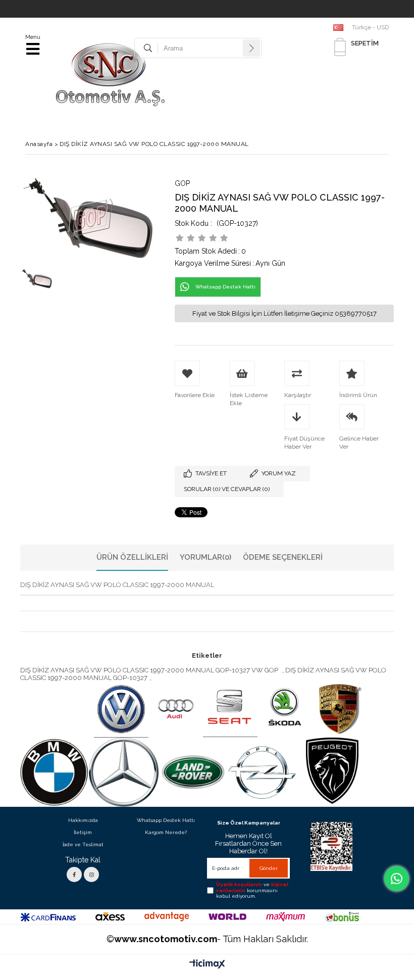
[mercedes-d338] (124, 772)
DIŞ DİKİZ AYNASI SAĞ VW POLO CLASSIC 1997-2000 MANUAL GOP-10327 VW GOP (150, 670)
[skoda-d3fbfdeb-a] (284, 709)
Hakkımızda (83, 820)
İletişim (83, 832)
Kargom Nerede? (166, 832)
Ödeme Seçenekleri (283, 557)
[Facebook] (74, 874)
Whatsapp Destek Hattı (166, 820)
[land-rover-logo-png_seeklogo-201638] (193, 772)
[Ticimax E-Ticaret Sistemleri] (207, 964)
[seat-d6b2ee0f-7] (230, 709)
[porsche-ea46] (339, 709)
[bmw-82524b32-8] (54, 772)
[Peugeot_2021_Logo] (332, 771)
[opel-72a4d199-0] (262, 772)
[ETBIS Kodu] (331, 846)
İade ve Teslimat (83, 844)
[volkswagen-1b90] (121, 709)
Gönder (269, 868)
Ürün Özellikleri (132, 557)
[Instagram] (91, 874)
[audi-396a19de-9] (175, 709)
